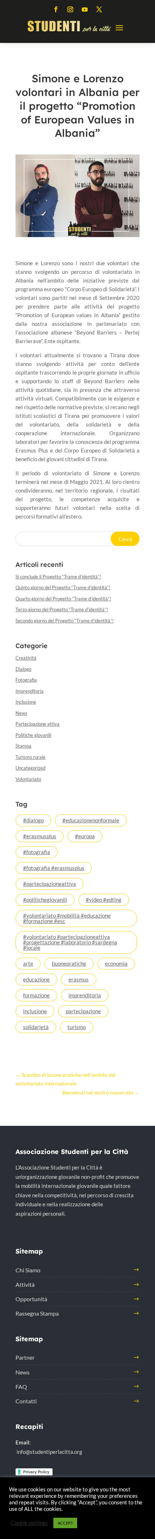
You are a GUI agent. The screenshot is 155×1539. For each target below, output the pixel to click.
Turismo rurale (30, 757)
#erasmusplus (39, 836)
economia (116, 963)
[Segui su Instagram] (70, 9)
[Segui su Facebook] (56, 9)
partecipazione (83, 1011)
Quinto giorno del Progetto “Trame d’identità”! (62, 587)
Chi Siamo (27, 1270)
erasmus (78, 979)
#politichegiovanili (45, 899)
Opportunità (31, 1298)
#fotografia (36, 852)
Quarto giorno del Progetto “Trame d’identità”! (63, 599)
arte (28, 963)
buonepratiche (69, 963)
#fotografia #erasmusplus (53, 868)
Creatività (25, 658)
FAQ (21, 1386)
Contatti (26, 1401)
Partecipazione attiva (37, 724)
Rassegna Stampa (37, 1313)
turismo (76, 1027)
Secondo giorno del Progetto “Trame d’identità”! (64, 621)
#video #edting (103, 899)
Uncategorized (30, 768)
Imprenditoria (29, 691)
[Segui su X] (99, 9)
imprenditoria (84, 995)
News (21, 713)
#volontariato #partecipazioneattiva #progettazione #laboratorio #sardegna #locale (70, 942)
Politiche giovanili (33, 735)
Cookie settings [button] (29, 1523)
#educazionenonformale (90, 820)
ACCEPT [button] (65, 1523)
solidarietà (36, 1027)
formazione (36, 995)
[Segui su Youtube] (84, 9)
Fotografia (26, 680)
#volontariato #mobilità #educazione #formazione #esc (67, 918)
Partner (25, 1357)
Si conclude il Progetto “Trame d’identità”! (58, 577)
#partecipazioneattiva (49, 883)
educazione (36, 979)
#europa (85, 836)
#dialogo (33, 820)
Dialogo (23, 669)
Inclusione (25, 702)
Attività (25, 1284)
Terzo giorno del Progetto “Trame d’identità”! (61, 609)
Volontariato (28, 779)
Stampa (23, 746)
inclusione (35, 1011)
